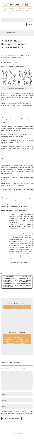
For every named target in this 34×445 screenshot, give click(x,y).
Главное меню (10, 33)
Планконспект (17, 4)
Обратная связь (17, 433)
